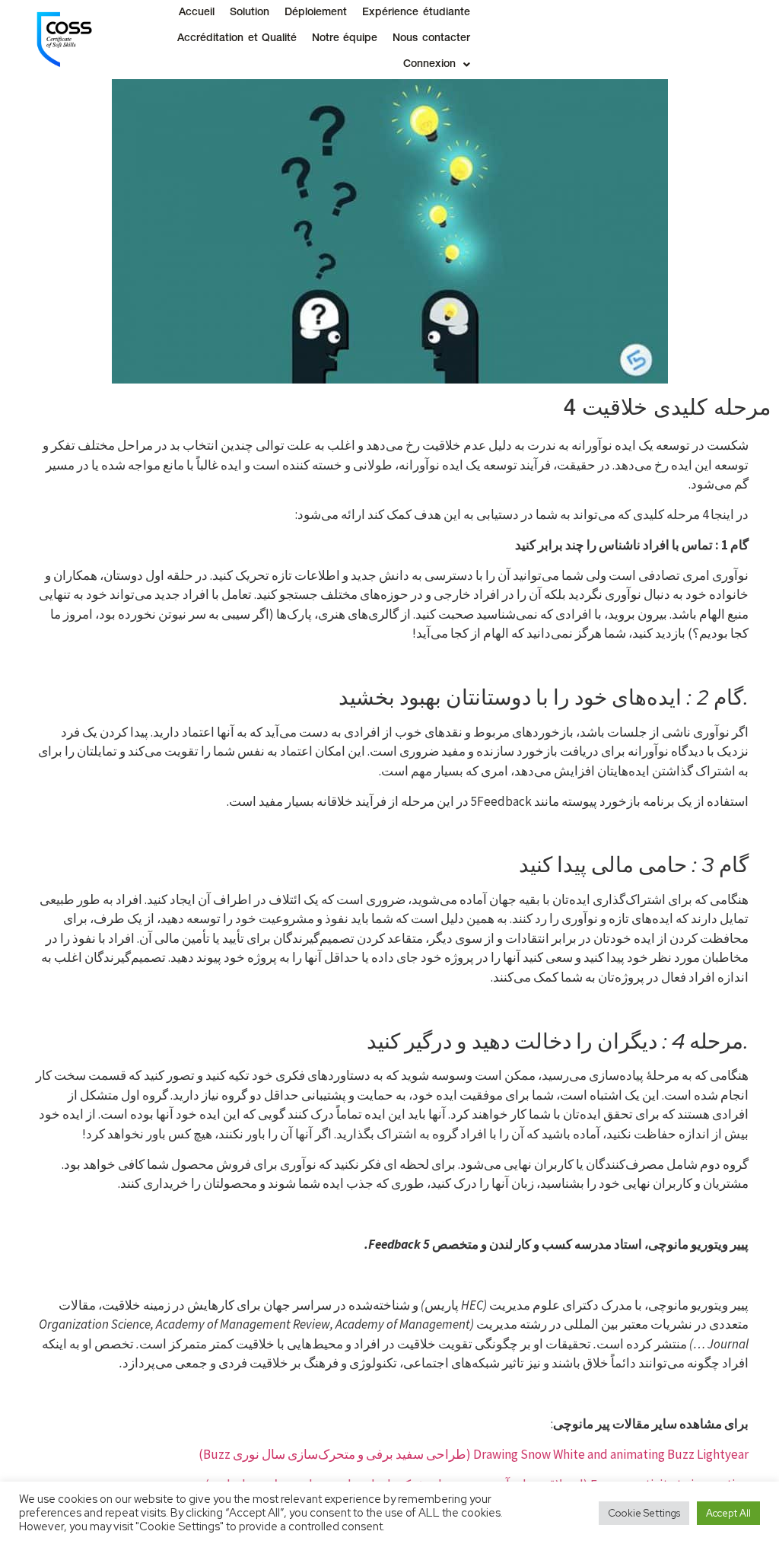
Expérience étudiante (415, 13)
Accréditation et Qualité (237, 38)
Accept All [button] (728, 1513)
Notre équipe (344, 38)
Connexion (429, 64)
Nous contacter (431, 38)
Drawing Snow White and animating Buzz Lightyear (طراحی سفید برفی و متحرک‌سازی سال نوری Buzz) (474, 1454)
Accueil (197, 13)
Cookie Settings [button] (644, 1513)
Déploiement (316, 13)
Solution (249, 13)
